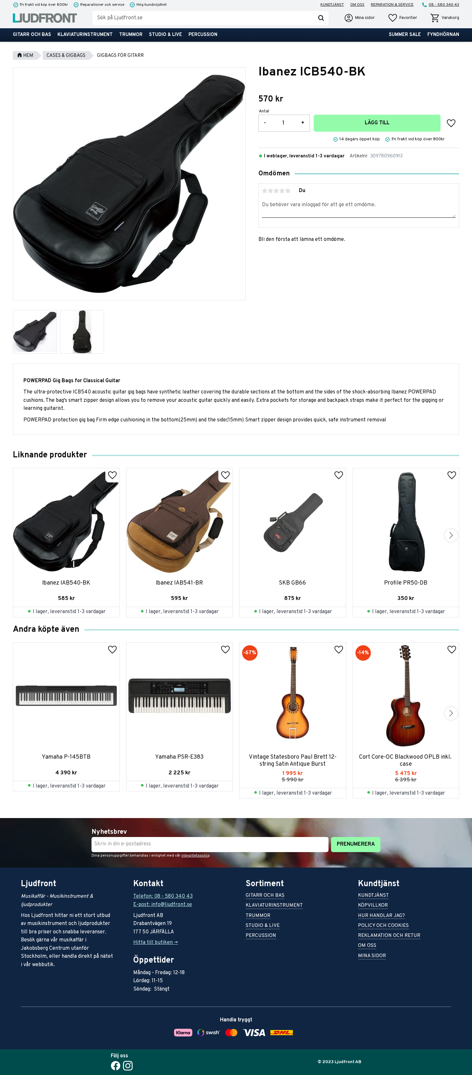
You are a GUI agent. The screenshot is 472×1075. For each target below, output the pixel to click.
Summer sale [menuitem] (405, 35)
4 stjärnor (282, 191)
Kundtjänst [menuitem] (332, 5)
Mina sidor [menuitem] (372, 956)
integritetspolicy (195, 855)
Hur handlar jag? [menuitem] (381, 916)
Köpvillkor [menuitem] (373, 906)
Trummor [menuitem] (131, 35)
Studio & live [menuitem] (165, 35)
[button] (402, 18)
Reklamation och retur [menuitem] (389, 936)
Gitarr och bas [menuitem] (32, 35)
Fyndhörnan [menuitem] (443, 35)
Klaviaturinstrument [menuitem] (85, 35)
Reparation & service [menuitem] (392, 5)
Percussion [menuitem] (202, 35)
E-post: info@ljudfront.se (162, 905)
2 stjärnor (271, 191)
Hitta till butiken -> (155, 942)
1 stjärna (265, 191)
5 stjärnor (288, 191)
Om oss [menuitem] (357, 5)
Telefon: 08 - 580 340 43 (163, 896)
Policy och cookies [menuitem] (383, 926)
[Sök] (321, 18)
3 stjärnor (276, 191)
